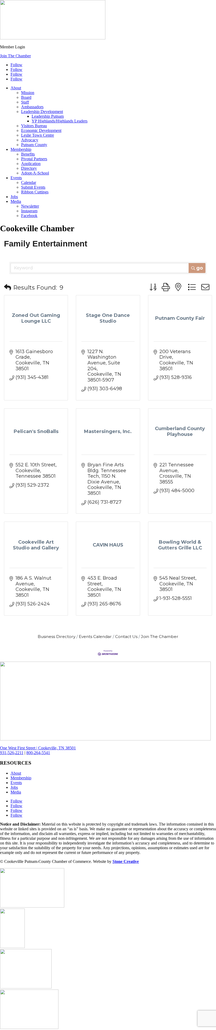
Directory (29, 168)
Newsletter (30, 206)
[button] (7, 287)
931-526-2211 (11, 752)
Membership (21, 149)
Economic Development (41, 130)
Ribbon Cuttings (34, 192)
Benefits (28, 154)
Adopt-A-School (35, 173)
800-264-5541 (38, 752)
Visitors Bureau (34, 125)
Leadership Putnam (48, 116)
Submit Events (33, 187)
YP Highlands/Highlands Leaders (59, 121)
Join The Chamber (15, 56)
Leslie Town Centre (37, 135)
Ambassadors (32, 107)
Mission (27, 92)
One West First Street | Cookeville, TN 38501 (38, 748)
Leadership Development (42, 111)
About (16, 88)
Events (16, 178)
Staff (25, 102)
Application (31, 163)
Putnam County (34, 144)
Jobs (14, 196)
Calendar (28, 182)
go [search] (199, 268)
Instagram (29, 211)
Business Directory (56, 636)
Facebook (29, 215)
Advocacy (29, 140)
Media (16, 201)
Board (26, 97)
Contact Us (126, 636)
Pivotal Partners (34, 159)
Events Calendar (95, 636)
